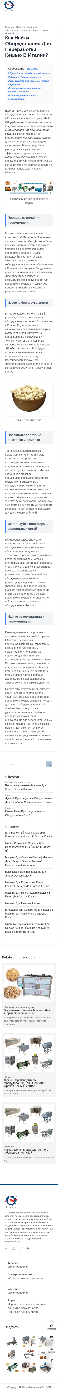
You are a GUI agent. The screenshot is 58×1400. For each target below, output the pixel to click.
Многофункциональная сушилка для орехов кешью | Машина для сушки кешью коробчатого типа (27, 928)
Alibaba (10, 348)
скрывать (32, 68)
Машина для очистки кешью (22, 903)
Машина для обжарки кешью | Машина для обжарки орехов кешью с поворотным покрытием (29, 861)
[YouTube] (6, 1248)
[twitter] (21, 1248)
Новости (10, 795)
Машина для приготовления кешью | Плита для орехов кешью (27, 894)
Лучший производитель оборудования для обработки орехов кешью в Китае (28, 800)
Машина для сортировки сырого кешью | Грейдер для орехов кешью (27, 884)
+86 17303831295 (18, 1267)
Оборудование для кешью (22, 122)
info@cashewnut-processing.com (28, 1280)
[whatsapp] (28, 1248)
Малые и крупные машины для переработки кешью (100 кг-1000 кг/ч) (27, 847)
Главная (9, 26)
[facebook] (13, 1248)
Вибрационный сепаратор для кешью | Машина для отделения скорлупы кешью (29, 913)
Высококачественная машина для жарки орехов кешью (26, 787)
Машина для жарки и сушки (18, 782)
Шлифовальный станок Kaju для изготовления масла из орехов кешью (29, 834)
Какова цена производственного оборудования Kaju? (25, 813)
